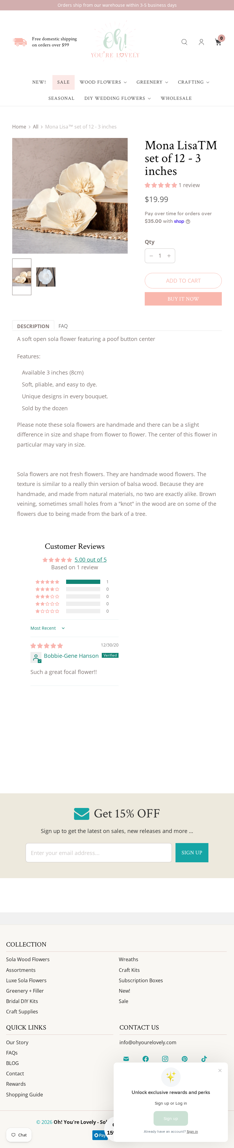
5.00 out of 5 (91, 559)
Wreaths (128, 959)
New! (39, 82)
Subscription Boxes (141, 980)
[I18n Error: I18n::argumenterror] (21, 277)
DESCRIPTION (33, 326)
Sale (63, 82)
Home (19, 126)
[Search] (184, 42)
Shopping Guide (24, 1094)
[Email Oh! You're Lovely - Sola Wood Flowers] (126, 1059)
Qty (149, 241)
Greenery (149, 82)
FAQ (63, 326)
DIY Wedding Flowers (114, 98)
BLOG (12, 1063)
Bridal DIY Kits (22, 1001)
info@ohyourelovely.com (147, 1042)
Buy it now (183, 298)
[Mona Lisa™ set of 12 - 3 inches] (70, 196)
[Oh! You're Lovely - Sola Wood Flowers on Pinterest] (184, 1059)
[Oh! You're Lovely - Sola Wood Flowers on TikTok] (204, 1059)
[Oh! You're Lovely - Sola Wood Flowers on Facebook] (145, 1059)
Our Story (17, 1042)
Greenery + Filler (25, 990)
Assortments (21, 970)
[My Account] (201, 42)
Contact (15, 1073)
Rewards (16, 1084)
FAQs (12, 1052)
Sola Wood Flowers (28, 959)
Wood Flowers (100, 82)
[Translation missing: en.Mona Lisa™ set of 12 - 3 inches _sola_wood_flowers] (45, 277)
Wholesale (176, 98)
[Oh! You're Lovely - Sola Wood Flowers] (114, 42)
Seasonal (61, 98)
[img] (46, 645)
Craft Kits (129, 970)
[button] (162, 185)
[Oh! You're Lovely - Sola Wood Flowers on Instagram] (165, 1059)
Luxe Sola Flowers (26, 980)
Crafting (191, 82)
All (35, 126)
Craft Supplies (22, 1011)
